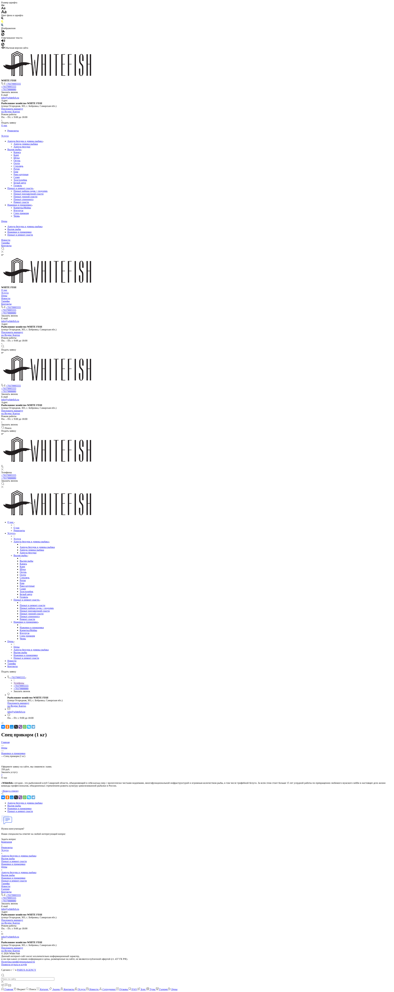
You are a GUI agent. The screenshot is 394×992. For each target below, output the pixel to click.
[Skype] (29, 727)
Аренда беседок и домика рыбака (25, 141)
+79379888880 (8, 89)
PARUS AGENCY (26, 970)
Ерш (16, 171)
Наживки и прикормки (19, 205)
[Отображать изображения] (3, 31)
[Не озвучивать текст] (2, 45)
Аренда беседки (22, 146)
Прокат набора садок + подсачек (31, 191)
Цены (4, 221)
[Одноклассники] (7, 727)
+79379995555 (13, 84)
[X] (16, 727)
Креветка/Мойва (22, 207)
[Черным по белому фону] (2, 18)
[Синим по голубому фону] (2, 25)
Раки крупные (21, 174)
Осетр (17, 163)
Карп (16, 155)
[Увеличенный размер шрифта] (3, 12)
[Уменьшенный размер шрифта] (2, 5)
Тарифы (5, 242)
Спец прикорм (21, 213)
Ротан (17, 169)
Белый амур (20, 182)
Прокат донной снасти (25, 196)
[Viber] (20, 727)
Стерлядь (18, 166)
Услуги (5, 136)
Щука (17, 157)
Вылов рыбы (14, 149)
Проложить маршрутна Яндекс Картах (12, 110)
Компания (6, 842)
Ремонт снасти (21, 202)
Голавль (18, 185)
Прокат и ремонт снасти (20, 188)
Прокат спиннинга (23, 199)
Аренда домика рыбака (26, 144)
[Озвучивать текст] (3, 41)
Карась (17, 152)
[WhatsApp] (24, 727)
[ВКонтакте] (3, 727)
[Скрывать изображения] (2, 35)
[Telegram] (33, 727)
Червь (17, 216)
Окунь (17, 160)
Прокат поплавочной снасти (29, 194)
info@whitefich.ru (10, 97)
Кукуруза (18, 210)
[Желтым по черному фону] (2, 22)
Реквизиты (13, 130)
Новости (5, 240)
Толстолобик (20, 180)
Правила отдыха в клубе (14, 964)
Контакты (6, 245)
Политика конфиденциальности (18, 961)
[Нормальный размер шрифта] (3, 8)
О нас (4, 125)
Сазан (17, 177)
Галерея (5, 889)
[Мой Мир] (12, 727)
